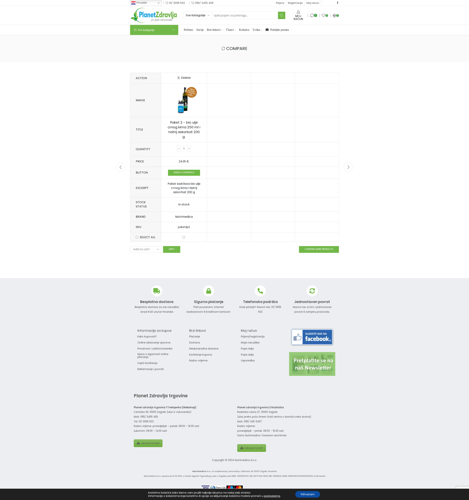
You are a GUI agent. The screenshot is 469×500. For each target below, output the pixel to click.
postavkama (272, 496)
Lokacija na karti (150, 443)
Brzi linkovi (214, 29)
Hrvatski (141, 2)
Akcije (200, 29)
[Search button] (281, 15)
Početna (188, 29)
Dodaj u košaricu (184, 172)
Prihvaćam (308, 494)
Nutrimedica (184, 217)
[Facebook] (337, 2)
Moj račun (312, 3)
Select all (147, 237)
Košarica (244, 29)
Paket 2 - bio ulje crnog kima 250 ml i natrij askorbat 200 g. (184, 129)
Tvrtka (256, 29)
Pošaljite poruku (279, 29)
